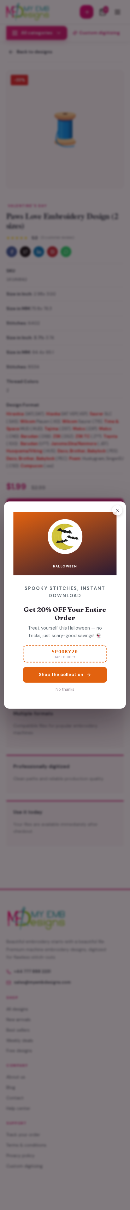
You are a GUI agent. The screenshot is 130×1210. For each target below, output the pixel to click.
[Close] (117, 510)
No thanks (65, 689)
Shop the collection (61, 674)
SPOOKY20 (65, 654)
